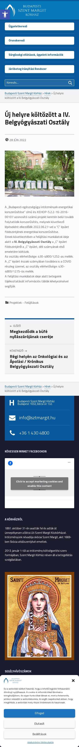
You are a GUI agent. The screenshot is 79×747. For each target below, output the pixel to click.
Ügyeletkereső (18, 26)
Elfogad (39, 713)
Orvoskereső (17, 40)
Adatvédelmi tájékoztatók (40, 742)
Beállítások (39, 734)
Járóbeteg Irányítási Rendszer (28, 69)
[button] (5, 14)
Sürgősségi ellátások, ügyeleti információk (36, 55)
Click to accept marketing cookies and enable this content (39, 483)
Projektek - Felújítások (24, 302)
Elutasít (39, 723)
